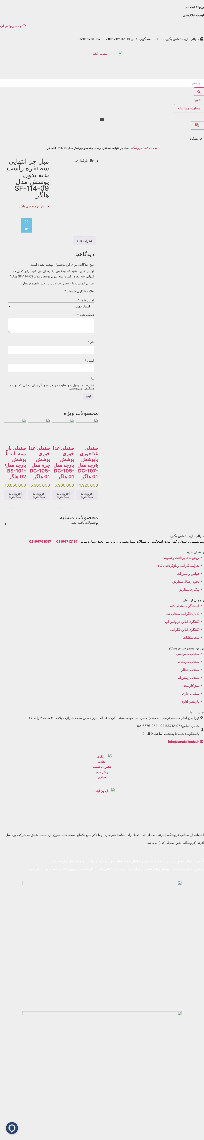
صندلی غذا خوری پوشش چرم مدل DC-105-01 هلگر (39, 462)
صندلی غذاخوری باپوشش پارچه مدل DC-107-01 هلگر (87, 462)
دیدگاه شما (85, 314)
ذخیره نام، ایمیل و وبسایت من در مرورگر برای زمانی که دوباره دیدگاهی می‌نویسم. (52, 387)
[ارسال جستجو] (199, 91)
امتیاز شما (86, 300)
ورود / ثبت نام (194, 7)
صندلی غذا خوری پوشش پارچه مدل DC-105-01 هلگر (63, 462)
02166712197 (67, 541)
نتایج (198, 100)
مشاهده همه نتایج (189, 108)
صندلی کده (150, 148)
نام (91, 342)
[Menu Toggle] (102, 120)
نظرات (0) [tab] (84, 241)
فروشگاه (136, 148)
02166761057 (40, 541)
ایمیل (89, 360)
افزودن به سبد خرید (86, 495)
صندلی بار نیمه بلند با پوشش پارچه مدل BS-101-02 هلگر (16, 462)
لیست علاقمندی (193, 15)
